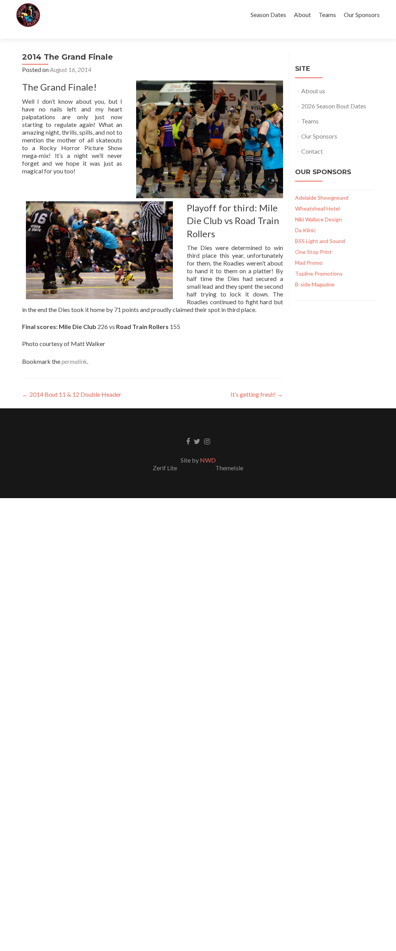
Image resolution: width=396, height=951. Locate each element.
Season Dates (268, 14)
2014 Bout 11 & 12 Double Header (71, 394)
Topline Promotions (319, 273)
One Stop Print (313, 251)
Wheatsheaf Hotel (317, 208)
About (302, 14)
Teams (327, 14)
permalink (74, 361)
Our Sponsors (362, 14)
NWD (208, 460)
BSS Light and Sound (320, 241)
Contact (312, 151)
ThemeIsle (229, 467)
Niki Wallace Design (318, 219)
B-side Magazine (315, 284)
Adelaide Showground (321, 197)
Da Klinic (305, 230)
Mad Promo (309, 262)
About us (313, 90)
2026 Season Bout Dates (333, 106)
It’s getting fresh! (256, 394)
